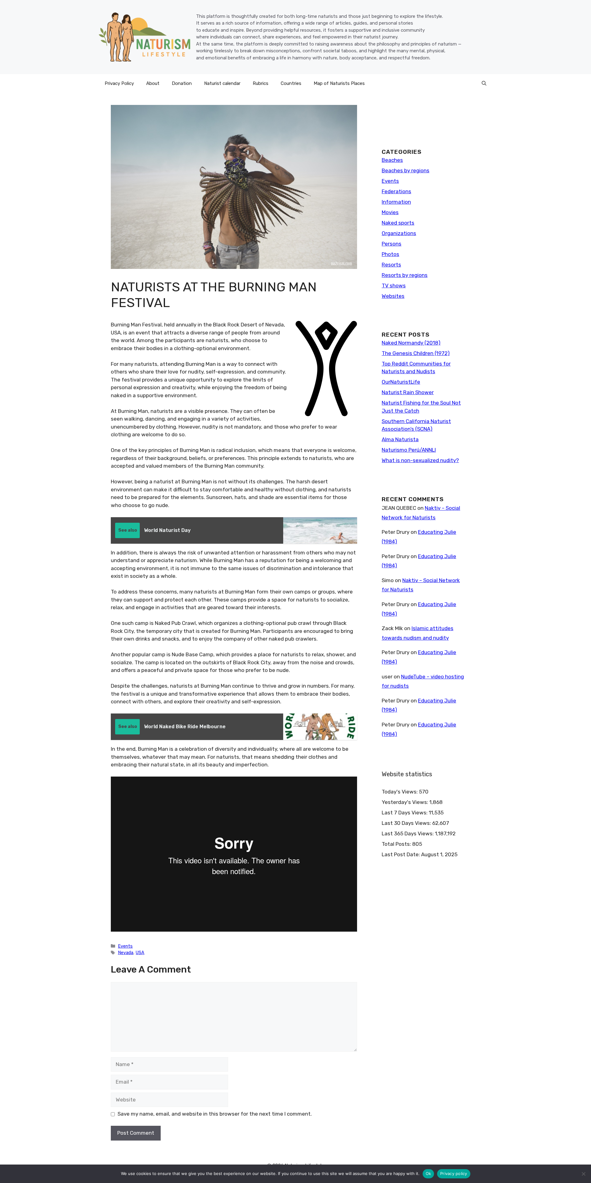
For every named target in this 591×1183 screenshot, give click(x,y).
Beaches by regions (405, 170)
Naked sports (398, 223)
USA (140, 952)
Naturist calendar (222, 83)
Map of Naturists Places (339, 83)
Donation (182, 83)
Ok (428, 1173)
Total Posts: (397, 844)
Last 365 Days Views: (408, 833)
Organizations (399, 233)
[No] (583, 1174)
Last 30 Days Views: (407, 823)
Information (396, 202)
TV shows (394, 285)
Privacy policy (453, 1173)
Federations (396, 191)
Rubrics (260, 83)
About (152, 83)
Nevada (125, 952)
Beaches (392, 160)
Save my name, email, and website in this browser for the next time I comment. (215, 1114)
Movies (390, 212)
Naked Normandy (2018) (411, 343)
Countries (291, 83)
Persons (391, 244)
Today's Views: (400, 792)
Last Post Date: (401, 854)
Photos (390, 254)
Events (125, 946)
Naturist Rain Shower (408, 392)
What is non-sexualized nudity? (420, 460)
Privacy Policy (119, 83)
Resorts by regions (405, 275)
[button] (484, 83)
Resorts (391, 265)
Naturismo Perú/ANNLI (409, 450)
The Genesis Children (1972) (416, 353)
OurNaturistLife (401, 382)
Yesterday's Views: (405, 802)
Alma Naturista (400, 439)
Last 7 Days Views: (405, 812)
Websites (393, 296)
